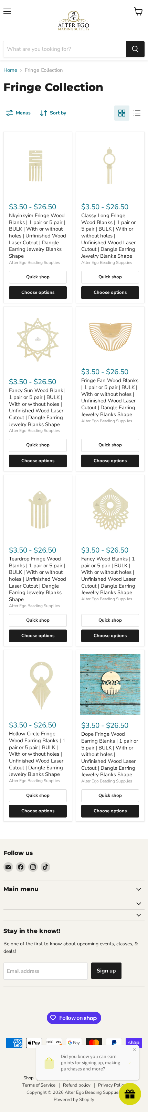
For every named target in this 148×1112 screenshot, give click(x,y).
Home (10, 70)
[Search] (135, 49)
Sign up (106, 971)
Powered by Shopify (74, 1100)
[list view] (137, 113)
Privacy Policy (112, 1085)
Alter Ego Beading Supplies (34, 262)
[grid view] (121, 113)
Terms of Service (38, 1085)
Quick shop (38, 277)
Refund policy (77, 1085)
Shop (28, 1078)
